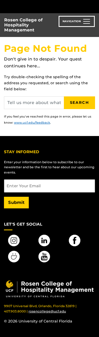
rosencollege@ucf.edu (47, 311)
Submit (16, 202)
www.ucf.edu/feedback (32, 122)
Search (79, 102)
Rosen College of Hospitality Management (23, 24)
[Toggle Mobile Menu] (94, 6)
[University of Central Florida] (40, 6)
